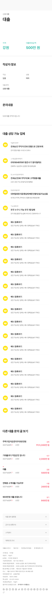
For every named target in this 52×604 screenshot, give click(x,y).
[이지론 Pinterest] (16, 589)
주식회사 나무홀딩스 (24, 585)
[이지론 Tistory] (31, 589)
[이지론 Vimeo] (44, 589)
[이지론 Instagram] (7, 589)
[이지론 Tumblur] (22, 589)
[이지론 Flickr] (37, 589)
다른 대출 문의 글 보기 (15, 431)
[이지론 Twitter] (19, 589)
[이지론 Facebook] (25, 589)
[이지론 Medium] (10, 589)
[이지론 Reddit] (13, 589)
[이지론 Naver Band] (28, 589)
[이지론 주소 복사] (4, 592)
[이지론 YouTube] (47, 589)
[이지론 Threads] (40, 589)
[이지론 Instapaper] (34, 589)
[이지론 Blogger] (4, 589)
